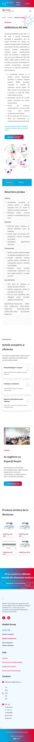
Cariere (4, 658)
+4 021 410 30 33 (6, 693)
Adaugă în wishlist (14, 137)
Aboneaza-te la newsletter (16, 583)
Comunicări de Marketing (11, 671)
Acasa (4, 17)
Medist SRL (6, 630)
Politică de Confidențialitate (12, 662)
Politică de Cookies (9, 666)
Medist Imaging (8, 634)
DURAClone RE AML (20, 17)
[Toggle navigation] (30, 11)
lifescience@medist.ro (13, 682)
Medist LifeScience (9, 638)
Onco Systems (7, 643)
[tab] (9, 182)
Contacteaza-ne (12, 484)
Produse (10, 17)
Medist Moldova (8, 645)
